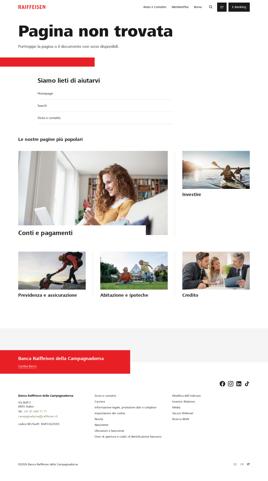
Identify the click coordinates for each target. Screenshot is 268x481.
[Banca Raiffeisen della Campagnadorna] (32, 7)
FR (242, 464)
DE (235, 464)
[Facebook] (222, 383)
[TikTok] (247, 383)
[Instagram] (230, 383)
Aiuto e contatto (49, 118)
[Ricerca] (210, 7)
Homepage (45, 93)
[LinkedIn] (239, 383)
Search (42, 105)
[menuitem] (155, 7)
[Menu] (222, 7)
